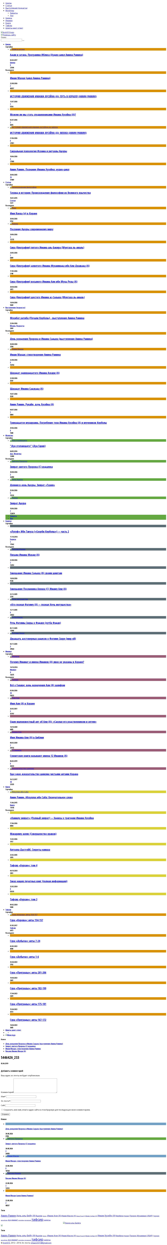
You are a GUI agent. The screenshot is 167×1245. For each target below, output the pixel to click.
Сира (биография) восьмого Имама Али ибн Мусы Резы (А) (43, 281)
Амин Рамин (8, 1215)
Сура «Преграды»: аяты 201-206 (28, 972)
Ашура (39, 1215)
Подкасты (20, 326)
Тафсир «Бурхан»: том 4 (23, 865)
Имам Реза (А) (80, 1216)
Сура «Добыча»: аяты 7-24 (25, 941)
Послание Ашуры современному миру (31, 229)
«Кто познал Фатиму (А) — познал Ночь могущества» (40, 604)
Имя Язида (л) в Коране (23, 213)
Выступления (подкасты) (16, 8)
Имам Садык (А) (91, 1216)
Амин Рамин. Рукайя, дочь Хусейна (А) (32, 404)
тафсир (37, 1219)
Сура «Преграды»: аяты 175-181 (28, 1004)
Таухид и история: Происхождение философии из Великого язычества (50, 192)
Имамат (9, 20)
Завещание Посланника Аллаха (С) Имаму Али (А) (38, 589)
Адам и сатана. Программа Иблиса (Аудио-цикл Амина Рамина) (46, 55)
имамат (14, 1220)
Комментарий (7, 1092)
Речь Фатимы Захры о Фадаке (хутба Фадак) (35, 623)
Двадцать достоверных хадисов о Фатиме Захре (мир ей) (43, 638)
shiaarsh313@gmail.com (41, 1243)
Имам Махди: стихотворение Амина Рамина (35, 354)
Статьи (8, 5)
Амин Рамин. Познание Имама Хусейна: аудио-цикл (39, 169)
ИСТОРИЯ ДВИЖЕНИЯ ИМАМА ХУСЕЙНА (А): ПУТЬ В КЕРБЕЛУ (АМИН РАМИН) (53, 96)
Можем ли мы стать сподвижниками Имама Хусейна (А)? (43, 114)
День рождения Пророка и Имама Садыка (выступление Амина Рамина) (51, 339)
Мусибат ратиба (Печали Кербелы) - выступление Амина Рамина (47, 318)
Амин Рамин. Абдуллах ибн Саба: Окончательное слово (41, 797)
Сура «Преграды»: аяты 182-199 (28, 988)
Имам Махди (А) (68, 1215)
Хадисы (8, 18)
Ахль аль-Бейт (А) (25, 1215)
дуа (9, 1220)
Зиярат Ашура (18, 503)
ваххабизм (4, 1220)
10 (11, 693)
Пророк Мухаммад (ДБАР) (141, 1216)
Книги (8, 23)
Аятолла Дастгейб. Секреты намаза (30, 849)
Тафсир (8, 25)
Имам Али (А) (54, 1215)
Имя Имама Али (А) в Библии (27, 737)
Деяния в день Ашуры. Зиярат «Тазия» (32, 485)
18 (11, 782)
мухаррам (27, 1220)
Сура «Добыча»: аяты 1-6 (24, 956)
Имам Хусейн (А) (106, 1215)
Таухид (156, 1216)
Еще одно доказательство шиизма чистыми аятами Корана (44, 774)
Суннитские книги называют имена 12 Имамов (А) (38, 756)
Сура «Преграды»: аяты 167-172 (28, 1020)
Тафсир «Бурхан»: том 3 (23, 899)
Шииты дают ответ (14, 28)
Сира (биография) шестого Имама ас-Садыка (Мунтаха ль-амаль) (47, 297)
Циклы (8, 3)
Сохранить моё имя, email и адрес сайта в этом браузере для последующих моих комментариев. (47, 1110)
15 (11, 177)
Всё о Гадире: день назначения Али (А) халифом (37, 685)
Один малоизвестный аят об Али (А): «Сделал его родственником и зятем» (53, 721)
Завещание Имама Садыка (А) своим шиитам (36, 573)
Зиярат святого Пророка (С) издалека (31, 467)
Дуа (11, 15)
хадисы (47, 1220)
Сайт (3, 1105)
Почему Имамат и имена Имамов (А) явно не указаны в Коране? (47, 662)
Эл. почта (5, 1101)
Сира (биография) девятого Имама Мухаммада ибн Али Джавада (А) (50, 266)
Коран (126, 1216)
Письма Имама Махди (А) (25, 555)
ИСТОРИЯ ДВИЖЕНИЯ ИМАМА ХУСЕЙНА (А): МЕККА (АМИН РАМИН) (48, 133)
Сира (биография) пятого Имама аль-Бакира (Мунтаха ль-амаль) (47, 247)
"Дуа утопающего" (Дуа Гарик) (28, 446)
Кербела (120, 1215)
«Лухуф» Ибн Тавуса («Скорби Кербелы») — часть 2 (39, 531)
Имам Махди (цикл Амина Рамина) (30, 78)
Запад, (45, 1216)
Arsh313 (6, 1243)
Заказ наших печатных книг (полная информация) (38, 881)
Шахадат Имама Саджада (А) (26, 388)
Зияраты (14, 13)
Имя (3, 1096)
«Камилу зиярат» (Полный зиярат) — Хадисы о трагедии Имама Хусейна (52, 818)
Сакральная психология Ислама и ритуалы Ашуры (38, 151)
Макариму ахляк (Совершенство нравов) (33, 834)
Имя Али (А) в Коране (22, 703)
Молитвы (9, 10)
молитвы (21, 1220)
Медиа (12, 326)
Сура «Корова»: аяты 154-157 (26, 920)
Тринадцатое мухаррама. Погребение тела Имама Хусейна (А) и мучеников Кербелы (58, 422)
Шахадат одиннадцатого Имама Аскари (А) (35, 373)
